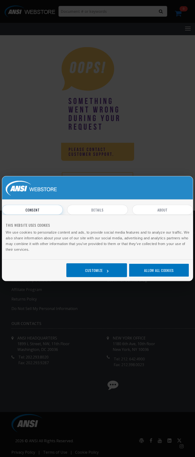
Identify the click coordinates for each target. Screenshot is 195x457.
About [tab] (162, 209)
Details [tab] (97, 209)
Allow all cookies (159, 270)
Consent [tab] (32, 209)
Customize (94, 270)
